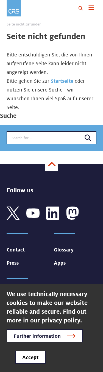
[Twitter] (13, 212)
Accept (30, 357)
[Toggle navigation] (91, 8)
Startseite (62, 81)
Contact (16, 249)
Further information (37, 336)
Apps (60, 262)
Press (13, 262)
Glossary (64, 249)
